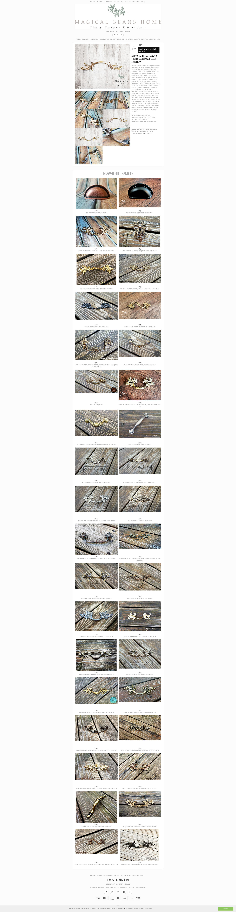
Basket (142, 1)
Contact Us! (135, 1)
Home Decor (116, 1)
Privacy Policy (109, 888)
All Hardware (129, 39)
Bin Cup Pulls (144, 39)
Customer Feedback (122, 888)
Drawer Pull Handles (154, 39)
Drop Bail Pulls (94, 39)
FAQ (122, 1)
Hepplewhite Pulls (104, 39)
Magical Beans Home (118, 880)
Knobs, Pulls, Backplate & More (104, 1)
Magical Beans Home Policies (97, 888)
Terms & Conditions (140, 888)
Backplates (137, 39)
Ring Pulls (112, 39)
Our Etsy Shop (127, 1)
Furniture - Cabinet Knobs (82, 39)
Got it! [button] (226, 908)
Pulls (144, 133)
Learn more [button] (148, 908)
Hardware (92, 1)
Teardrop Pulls (120, 39)
